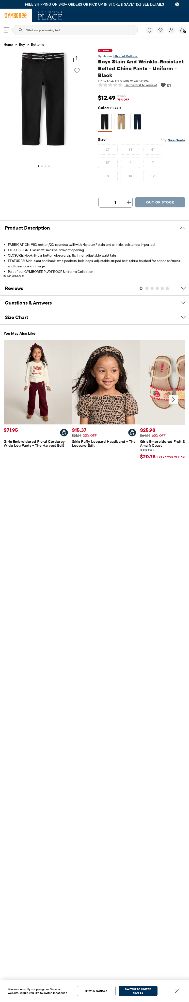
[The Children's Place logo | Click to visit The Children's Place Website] (50, 15)
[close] (177, 4)
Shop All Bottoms (126, 56)
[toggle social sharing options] (76, 59)
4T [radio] (153, 149)
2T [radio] (108, 149)
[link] (150, 30)
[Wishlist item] (162, 33)
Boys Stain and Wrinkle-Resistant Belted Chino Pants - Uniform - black (141, 68)
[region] (94, 4)
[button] (160, 30)
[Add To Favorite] (77, 70)
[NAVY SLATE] (137, 122)
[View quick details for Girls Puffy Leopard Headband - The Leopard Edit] (132, 432)
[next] (173, 400)
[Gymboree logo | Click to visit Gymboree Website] (16, 15)
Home (8, 44)
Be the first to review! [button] (141, 85)
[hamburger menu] (6, 30)
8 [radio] (108, 176)
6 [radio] (130, 162)
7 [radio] (153, 162)
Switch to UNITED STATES (138, 990)
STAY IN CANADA (96, 991)
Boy (22, 44)
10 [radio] (130, 176)
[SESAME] (121, 122)
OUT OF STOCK (160, 202)
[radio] (105, 122)
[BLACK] (105, 122)
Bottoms (37, 44)
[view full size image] (43, 146)
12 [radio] (153, 176)
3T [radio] (130, 149)
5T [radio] (108, 162)
